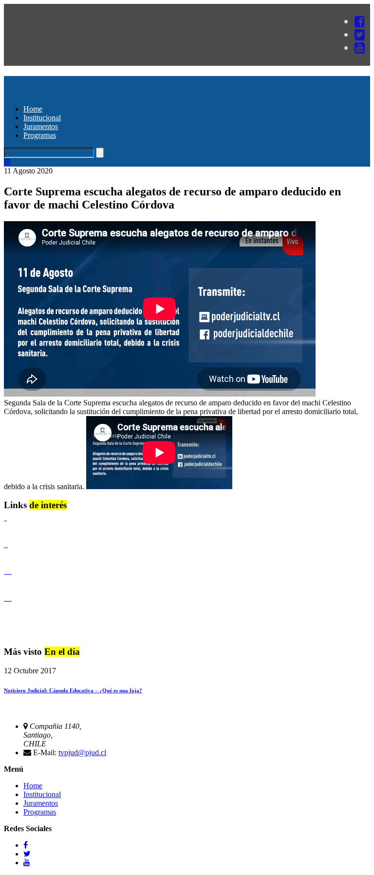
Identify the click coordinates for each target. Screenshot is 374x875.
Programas (39, 135)
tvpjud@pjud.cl (82, 752)
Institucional (42, 118)
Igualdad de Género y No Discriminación (8, 573)
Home (32, 109)
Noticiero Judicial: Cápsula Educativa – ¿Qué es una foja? (73, 690)
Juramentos (40, 126)
